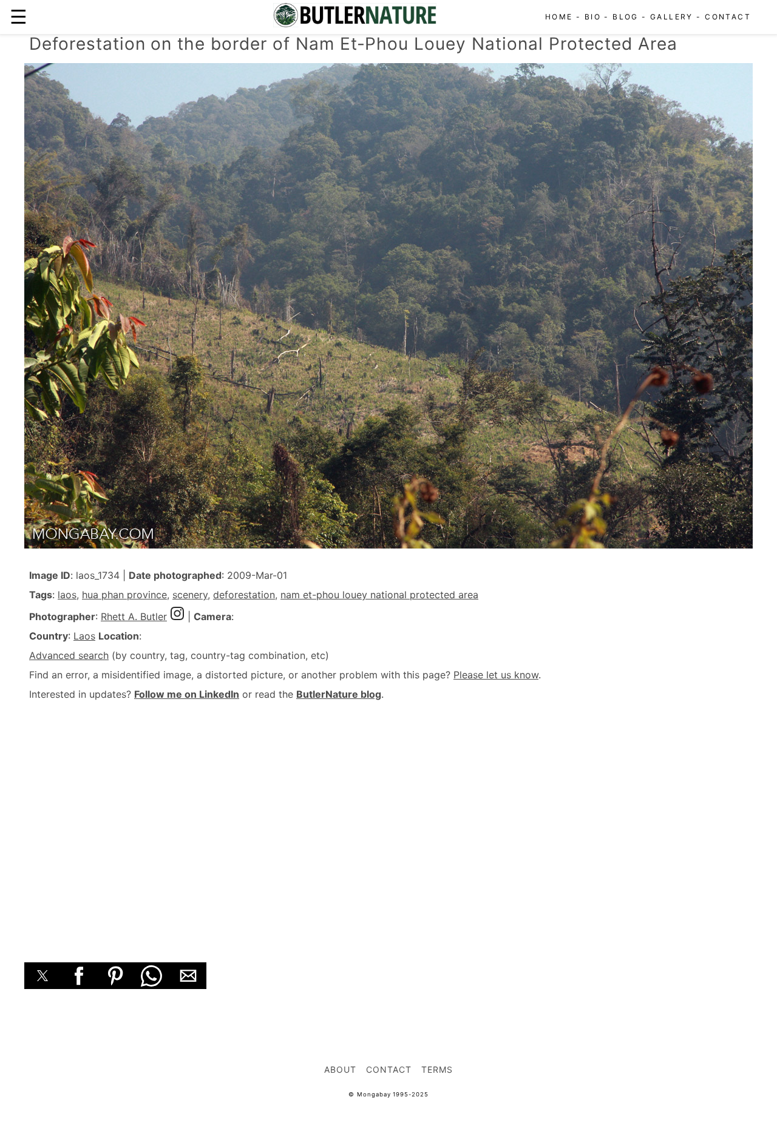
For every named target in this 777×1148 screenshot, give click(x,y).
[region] (388, 818)
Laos (84, 636)
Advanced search (69, 655)
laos (67, 595)
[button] (42, 975)
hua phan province (124, 595)
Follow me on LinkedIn (186, 694)
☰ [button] (18, 17)
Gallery (671, 16)
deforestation (244, 595)
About (340, 1069)
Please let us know (495, 675)
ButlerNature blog (338, 694)
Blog (625, 16)
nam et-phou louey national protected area (379, 595)
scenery (190, 595)
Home (559, 16)
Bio (593, 16)
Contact (728, 16)
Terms (437, 1069)
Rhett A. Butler (134, 616)
